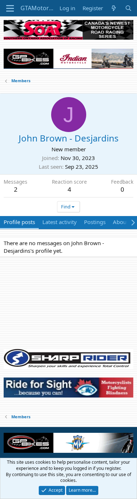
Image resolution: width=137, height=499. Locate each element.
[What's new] (114, 8)
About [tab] (120, 221)
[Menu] (10, 8)
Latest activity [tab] (59, 221)
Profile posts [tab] (19, 221)
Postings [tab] (95, 221)
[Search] (128, 8)
